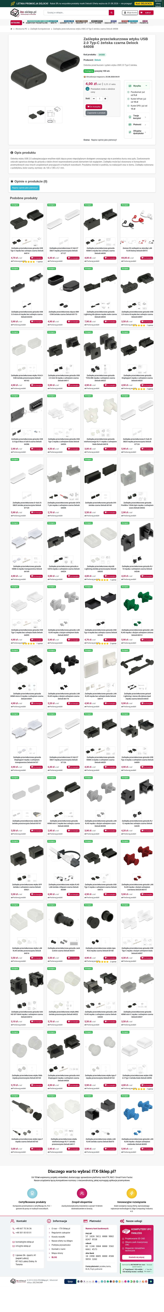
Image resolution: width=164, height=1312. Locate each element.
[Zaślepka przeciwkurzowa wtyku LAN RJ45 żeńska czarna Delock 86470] (100, 1110)
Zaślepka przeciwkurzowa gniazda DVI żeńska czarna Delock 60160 (100, 504)
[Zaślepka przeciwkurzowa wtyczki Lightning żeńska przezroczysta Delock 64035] (100, 538)
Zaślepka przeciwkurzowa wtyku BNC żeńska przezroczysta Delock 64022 (64, 1013)
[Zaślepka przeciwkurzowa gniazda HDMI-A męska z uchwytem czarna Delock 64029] (100, 728)
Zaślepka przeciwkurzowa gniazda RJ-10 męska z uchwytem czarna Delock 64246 (137, 568)
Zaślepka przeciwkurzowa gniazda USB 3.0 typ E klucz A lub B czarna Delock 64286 (27, 441)
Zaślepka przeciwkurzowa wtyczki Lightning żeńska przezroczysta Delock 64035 (100, 568)
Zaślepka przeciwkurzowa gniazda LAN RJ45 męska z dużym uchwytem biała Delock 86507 (64, 632)
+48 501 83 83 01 (24, 1233)
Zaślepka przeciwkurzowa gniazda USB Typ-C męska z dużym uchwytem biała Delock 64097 (137, 950)
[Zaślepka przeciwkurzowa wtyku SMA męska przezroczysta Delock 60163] (27, 1047)
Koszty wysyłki (58, 1237)
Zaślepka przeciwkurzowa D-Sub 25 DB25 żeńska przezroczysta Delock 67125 (27, 505)
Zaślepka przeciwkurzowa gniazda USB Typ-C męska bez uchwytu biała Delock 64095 (27, 632)
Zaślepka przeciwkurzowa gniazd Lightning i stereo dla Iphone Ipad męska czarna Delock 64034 (137, 696)
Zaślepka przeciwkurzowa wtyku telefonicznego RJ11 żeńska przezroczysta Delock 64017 (64, 1141)
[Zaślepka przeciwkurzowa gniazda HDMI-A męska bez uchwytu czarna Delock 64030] (100, 219)
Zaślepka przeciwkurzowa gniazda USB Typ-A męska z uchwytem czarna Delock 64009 (137, 759)
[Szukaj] (111, 12)
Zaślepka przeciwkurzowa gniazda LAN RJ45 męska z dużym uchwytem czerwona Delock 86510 (137, 887)
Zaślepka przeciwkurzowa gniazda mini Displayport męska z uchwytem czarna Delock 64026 (64, 1078)
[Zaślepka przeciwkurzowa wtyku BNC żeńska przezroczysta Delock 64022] (63, 983)
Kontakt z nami (58, 1249)
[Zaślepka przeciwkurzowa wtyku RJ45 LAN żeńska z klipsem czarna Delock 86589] (63, 856)
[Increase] (105, 99)
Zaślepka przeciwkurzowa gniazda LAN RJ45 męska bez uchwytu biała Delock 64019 (100, 696)
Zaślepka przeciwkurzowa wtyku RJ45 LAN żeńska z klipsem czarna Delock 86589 (64, 887)
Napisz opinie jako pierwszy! (104, 140)
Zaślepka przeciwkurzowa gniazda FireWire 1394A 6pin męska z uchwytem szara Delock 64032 (137, 505)
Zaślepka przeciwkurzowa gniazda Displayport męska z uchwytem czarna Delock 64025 (137, 378)
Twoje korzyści (137, 116)
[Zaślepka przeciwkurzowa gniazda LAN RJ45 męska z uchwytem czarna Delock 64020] (100, 983)
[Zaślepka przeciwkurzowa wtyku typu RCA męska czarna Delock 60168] (100, 919)
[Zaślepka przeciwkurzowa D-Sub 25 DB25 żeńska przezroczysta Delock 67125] (27, 474)
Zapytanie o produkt (96, 113)
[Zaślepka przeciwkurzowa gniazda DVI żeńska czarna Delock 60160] (100, 474)
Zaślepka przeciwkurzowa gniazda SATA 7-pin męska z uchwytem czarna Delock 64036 (64, 505)
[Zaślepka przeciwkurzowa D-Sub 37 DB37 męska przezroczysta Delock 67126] (63, 728)
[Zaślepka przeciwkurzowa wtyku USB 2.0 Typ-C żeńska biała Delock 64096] (137, 1047)
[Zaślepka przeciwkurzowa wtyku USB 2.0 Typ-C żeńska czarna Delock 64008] (36, 114)
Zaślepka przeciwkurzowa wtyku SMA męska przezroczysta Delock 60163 (27, 1076)
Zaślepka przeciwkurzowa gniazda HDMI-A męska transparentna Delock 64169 (27, 568)
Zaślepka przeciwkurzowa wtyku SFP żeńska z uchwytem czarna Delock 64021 (27, 887)
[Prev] (12, 219)
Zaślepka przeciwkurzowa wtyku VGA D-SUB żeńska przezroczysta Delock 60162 (27, 378)
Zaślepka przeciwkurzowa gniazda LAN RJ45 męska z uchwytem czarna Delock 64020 (100, 1014)
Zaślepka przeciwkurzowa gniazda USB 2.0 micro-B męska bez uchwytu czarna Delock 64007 (137, 314)
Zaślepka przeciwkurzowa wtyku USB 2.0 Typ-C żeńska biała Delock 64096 (137, 1076)
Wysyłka (137, 86)
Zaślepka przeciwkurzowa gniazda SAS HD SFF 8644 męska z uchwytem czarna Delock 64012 (27, 1014)
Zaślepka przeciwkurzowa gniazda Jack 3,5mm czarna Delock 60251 (64, 949)
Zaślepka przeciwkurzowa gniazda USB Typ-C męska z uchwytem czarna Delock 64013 (100, 887)
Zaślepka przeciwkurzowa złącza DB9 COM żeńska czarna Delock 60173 (64, 313)
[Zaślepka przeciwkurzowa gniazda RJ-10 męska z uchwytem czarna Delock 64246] (137, 538)
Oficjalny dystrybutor (138, 132)
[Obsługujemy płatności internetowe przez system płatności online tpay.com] (108, 1281)
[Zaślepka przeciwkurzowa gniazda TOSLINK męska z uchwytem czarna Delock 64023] (100, 347)
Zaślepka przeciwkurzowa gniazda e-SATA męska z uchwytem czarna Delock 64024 (64, 568)
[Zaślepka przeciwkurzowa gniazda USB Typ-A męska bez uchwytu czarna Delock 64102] (100, 601)
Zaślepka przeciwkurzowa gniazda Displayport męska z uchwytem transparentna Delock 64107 (27, 759)
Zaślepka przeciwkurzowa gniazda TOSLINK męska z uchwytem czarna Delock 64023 (100, 378)
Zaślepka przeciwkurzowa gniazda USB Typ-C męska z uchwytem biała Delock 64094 (64, 441)
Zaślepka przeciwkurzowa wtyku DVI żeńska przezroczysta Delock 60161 (27, 822)
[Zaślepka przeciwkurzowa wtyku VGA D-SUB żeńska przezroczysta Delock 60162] (27, 347)
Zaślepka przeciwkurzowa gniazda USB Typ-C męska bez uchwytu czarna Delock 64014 (27, 250)
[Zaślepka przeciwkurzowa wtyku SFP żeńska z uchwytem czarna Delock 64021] (27, 856)
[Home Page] (11, 28)
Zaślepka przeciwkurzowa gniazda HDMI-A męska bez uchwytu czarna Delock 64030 (100, 250)
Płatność (137, 124)
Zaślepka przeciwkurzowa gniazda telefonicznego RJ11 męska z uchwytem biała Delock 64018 (100, 441)
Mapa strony (57, 1253)
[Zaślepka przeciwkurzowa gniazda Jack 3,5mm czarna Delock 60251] (63, 919)
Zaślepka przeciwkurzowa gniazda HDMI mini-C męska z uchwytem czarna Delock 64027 (137, 1014)
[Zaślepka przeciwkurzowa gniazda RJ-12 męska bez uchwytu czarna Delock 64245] (137, 792)
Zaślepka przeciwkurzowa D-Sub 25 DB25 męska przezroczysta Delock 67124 (137, 441)
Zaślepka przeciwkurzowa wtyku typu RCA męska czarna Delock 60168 (101, 949)
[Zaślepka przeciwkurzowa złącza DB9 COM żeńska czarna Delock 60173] (63, 283)
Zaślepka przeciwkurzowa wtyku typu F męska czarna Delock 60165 (27, 1140)
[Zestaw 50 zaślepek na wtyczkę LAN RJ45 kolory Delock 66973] (137, 219)
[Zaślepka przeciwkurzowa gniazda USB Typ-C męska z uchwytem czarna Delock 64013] (100, 856)
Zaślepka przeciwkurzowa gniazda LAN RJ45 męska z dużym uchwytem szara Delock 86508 (100, 823)
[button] (130, 12)
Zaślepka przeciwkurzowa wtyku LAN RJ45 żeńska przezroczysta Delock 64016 (27, 950)
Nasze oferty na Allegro (62, 1241)
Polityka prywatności (60, 1245)
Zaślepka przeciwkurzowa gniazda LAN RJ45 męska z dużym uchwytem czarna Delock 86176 (64, 696)
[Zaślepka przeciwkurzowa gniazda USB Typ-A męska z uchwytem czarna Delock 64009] (137, 728)
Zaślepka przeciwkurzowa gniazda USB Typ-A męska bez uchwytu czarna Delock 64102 (100, 632)
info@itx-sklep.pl (23, 1246)
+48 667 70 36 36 (24, 1228)
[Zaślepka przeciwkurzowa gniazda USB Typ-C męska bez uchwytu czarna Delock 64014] (27, 219)
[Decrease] (94, 99)
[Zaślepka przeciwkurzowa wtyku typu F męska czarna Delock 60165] (27, 1110)
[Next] (41, 219)
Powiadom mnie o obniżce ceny (103, 90)
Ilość (88, 98)
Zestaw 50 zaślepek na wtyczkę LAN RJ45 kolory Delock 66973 (137, 249)
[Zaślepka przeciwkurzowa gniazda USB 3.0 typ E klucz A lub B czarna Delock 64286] (27, 410)
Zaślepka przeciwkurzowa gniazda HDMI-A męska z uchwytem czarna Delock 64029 (100, 759)
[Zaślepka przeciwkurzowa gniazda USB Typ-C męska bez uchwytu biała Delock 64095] (27, 601)
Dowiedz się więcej (137, 1257)
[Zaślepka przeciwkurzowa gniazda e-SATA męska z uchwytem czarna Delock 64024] (63, 538)
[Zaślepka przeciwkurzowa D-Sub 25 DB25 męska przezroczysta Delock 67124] (137, 410)
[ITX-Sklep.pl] (23, 13)
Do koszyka (37, 258)
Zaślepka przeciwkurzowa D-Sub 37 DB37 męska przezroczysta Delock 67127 (63, 250)
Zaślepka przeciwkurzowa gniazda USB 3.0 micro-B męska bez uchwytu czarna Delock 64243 (27, 314)
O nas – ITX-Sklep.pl (60, 1228)
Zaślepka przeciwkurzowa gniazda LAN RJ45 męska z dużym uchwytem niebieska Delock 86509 (137, 1141)
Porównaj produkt (19, 261)
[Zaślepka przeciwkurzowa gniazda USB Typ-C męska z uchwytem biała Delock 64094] (63, 410)
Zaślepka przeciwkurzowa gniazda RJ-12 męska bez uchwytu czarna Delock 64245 (137, 823)
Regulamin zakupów (60, 1233)
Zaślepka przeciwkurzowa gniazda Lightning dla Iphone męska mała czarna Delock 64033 (100, 314)
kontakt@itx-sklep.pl (25, 1242)
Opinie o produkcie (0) (30, 181)
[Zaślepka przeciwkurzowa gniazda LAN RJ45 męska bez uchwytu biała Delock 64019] (100, 665)
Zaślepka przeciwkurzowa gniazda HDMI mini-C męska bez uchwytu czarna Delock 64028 (63, 823)
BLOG (54, 1257)
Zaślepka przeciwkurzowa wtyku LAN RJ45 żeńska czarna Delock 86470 (101, 1140)
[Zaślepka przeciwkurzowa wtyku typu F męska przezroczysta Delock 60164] (100, 1047)
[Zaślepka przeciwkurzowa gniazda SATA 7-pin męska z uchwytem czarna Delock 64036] (63, 474)
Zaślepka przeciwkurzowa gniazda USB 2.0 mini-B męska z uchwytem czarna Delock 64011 (64, 378)
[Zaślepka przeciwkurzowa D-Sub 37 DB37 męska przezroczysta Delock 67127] (63, 219)
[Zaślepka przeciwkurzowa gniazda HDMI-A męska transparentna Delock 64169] (27, 538)
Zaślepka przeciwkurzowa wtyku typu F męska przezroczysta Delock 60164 (100, 1076)
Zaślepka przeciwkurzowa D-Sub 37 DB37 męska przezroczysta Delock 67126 (63, 759)
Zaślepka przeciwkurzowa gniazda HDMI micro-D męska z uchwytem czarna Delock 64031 (26, 696)
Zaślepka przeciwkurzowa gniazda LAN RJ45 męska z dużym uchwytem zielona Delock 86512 (137, 632)
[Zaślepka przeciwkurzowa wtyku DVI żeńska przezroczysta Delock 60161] (27, 792)
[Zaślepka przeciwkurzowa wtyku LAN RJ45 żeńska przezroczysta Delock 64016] (27, 919)
